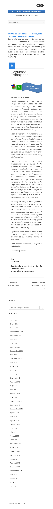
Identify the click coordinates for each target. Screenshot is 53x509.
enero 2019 (14, 374)
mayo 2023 (14, 328)
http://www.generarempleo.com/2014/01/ (26, 15)
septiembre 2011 (16, 471)
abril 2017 (13, 389)
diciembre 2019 (15, 359)
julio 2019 (13, 362)
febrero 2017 (15, 393)
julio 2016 (13, 416)
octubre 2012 (15, 455)
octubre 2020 (15, 347)
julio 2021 (13, 339)
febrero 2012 (15, 463)
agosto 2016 (14, 413)
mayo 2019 (14, 366)
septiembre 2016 (16, 409)
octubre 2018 (15, 378)
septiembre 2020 (16, 351)
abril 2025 (13, 320)
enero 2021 (14, 343)
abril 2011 (13, 486)
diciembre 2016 (15, 401)
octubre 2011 (15, 467)
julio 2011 (13, 474)
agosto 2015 (14, 420)
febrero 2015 (15, 424)
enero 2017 (14, 397)
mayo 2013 (14, 447)
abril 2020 (13, 355)
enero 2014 (14, 440)
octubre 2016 (15, 405)
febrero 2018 (15, 382)
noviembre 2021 (16, 335)
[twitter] (38, 5)
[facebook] (42, 5)
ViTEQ (23, 503)
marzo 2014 (14, 436)
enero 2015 (14, 428)
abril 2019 (13, 370)
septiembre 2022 (16, 332)
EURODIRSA (30, 49)
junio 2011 (14, 478)
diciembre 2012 (15, 451)
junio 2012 (14, 459)
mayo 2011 (14, 482)
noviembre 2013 (16, 444)
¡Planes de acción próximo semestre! (37, 285)
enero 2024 (14, 324)
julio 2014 (13, 432)
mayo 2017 (14, 386)
